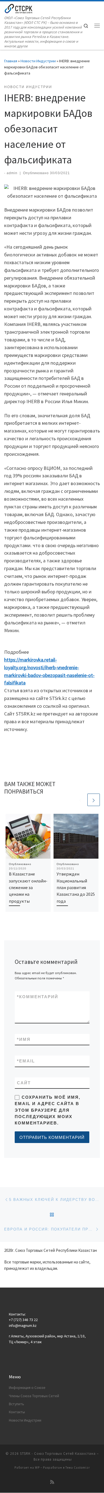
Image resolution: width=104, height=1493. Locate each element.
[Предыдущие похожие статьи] (80, 800)
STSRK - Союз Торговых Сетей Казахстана (58, 1453)
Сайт (24, 1082)
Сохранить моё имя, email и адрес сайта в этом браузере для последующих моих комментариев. (47, 1110)
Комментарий (37, 996)
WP (37, 1467)
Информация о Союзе (27, 1387)
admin (12, 173)
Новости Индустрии (38, 60)
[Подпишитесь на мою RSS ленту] (52, 1482)
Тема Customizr (77, 1467)
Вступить (16, 1404)
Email (26, 1061)
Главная (10, 60)
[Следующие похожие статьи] (93, 800)
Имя (24, 1039)
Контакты (17, 1412)
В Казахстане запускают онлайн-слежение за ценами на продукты (28, 887)
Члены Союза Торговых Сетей (34, 1396)
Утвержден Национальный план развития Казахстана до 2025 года (76, 887)
